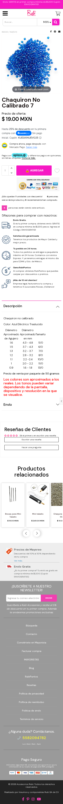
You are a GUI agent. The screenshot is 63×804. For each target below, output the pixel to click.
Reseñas (31, 685)
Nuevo (13, 32)
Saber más (31, 147)
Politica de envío (31, 710)
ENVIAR (49, 598)
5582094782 (34, 738)
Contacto (31, 634)
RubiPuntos (31, 676)
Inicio (5, 32)
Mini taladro (37, 514)
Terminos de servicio (31, 719)
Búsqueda (31, 625)
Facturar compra (31, 651)
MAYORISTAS (31, 659)
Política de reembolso (31, 702)
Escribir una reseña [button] (31, 439)
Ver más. (18, 560)
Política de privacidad (31, 693)
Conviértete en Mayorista (31, 642)
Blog (31, 668)
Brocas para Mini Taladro (13, 515)
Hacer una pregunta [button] (31, 447)
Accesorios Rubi (25, 784)
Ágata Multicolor (24, 796)
